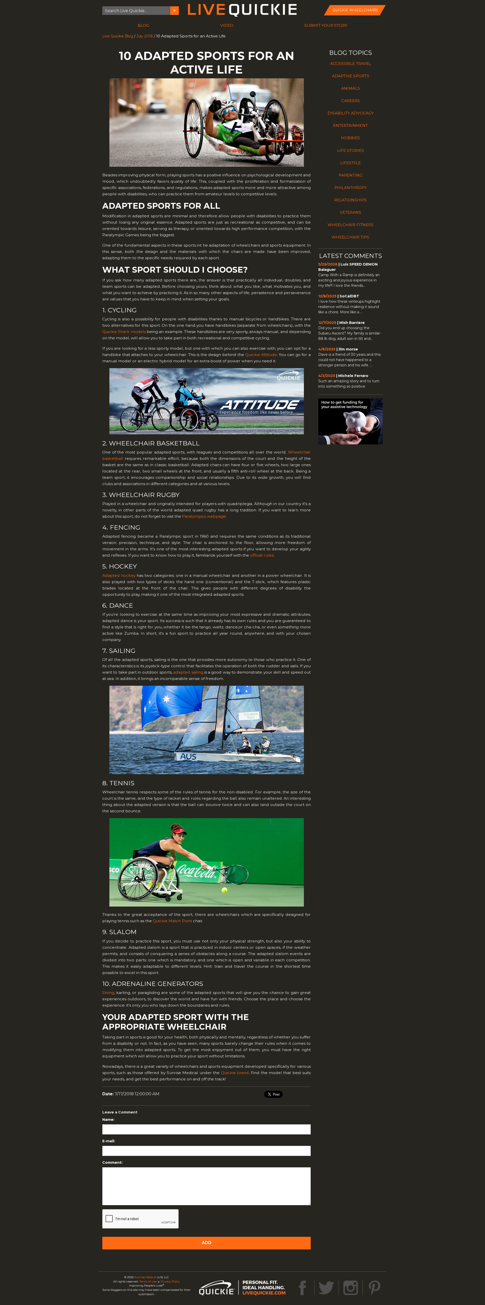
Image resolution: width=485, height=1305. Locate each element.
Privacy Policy (170, 1281)
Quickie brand (235, 1072)
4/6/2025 (326, 349)
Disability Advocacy (351, 113)
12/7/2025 (327, 322)
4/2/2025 (326, 375)
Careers (350, 100)
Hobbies (350, 137)
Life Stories (350, 150)
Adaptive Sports (350, 76)
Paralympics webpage (204, 516)
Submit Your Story (325, 25)
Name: (108, 1119)
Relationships (350, 200)
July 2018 (144, 36)
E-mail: (108, 1141)
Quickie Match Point (172, 920)
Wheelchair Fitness (350, 224)
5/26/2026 (327, 264)
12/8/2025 (327, 296)
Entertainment (350, 125)
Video (226, 25)
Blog (143, 25)
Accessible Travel (350, 63)
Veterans (350, 212)
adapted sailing (188, 672)
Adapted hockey (118, 575)
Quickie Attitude (261, 354)
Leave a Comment (119, 1112)
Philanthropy (350, 187)
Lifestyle (350, 162)
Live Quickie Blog (117, 36)
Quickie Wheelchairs (355, 10)
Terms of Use (148, 1281)
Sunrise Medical (145, 1277)
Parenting (350, 175)
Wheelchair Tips (350, 237)
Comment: (112, 1162)
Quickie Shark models (124, 331)
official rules (262, 555)
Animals (350, 88)
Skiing (108, 992)
